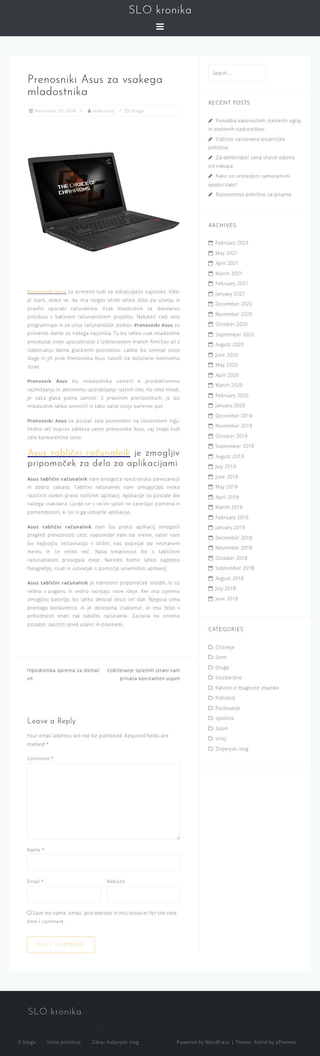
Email (35, 881)
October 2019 (232, 436)
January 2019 (230, 527)
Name (36, 850)
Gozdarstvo (229, 677)
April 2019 (227, 497)
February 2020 (232, 395)
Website (116, 881)
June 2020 (227, 355)
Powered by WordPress (203, 1042)
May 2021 (227, 253)
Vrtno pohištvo (64, 1042)
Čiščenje (225, 647)
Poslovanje (228, 708)
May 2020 (227, 365)
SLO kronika (160, 10)
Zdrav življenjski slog (115, 1042)
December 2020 (234, 304)
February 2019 (232, 517)
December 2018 (234, 538)
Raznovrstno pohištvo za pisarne (254, 194)
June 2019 (227, 477)
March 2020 (229, 385)
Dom (221, 657)
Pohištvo (225, 698)
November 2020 (234, 314)
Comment (40, 758)
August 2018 (230, 578)
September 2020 (235, 334)
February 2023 (232, 243)
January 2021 (230, 294)
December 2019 (234, 416)
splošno (225, 718)
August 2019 (230, 456)
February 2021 (232, 283)
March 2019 (229, 507)
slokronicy (104, 111)
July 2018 (226, 588)
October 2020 (232, 324)
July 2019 (226, 466)
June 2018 (227, 599)
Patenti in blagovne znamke (247, 688)
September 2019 (235, 446)
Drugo (137, 111)
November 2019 (234, 426)
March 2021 (229, 273)
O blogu (27, 1042)
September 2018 (235, 568)
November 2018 (234, 548)
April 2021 (227, 263)
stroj (221, 738)
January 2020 (230, 405)
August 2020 (230, 344)
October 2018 (232, 558)
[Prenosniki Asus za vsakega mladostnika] (104, 202)
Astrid (260, 1042)
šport (222, 728)
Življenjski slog (232, 749)
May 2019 (227, 487)
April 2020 (227, 375)
